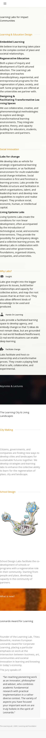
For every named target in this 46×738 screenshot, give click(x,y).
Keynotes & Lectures (11, 386)
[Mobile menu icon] (5, 3)
